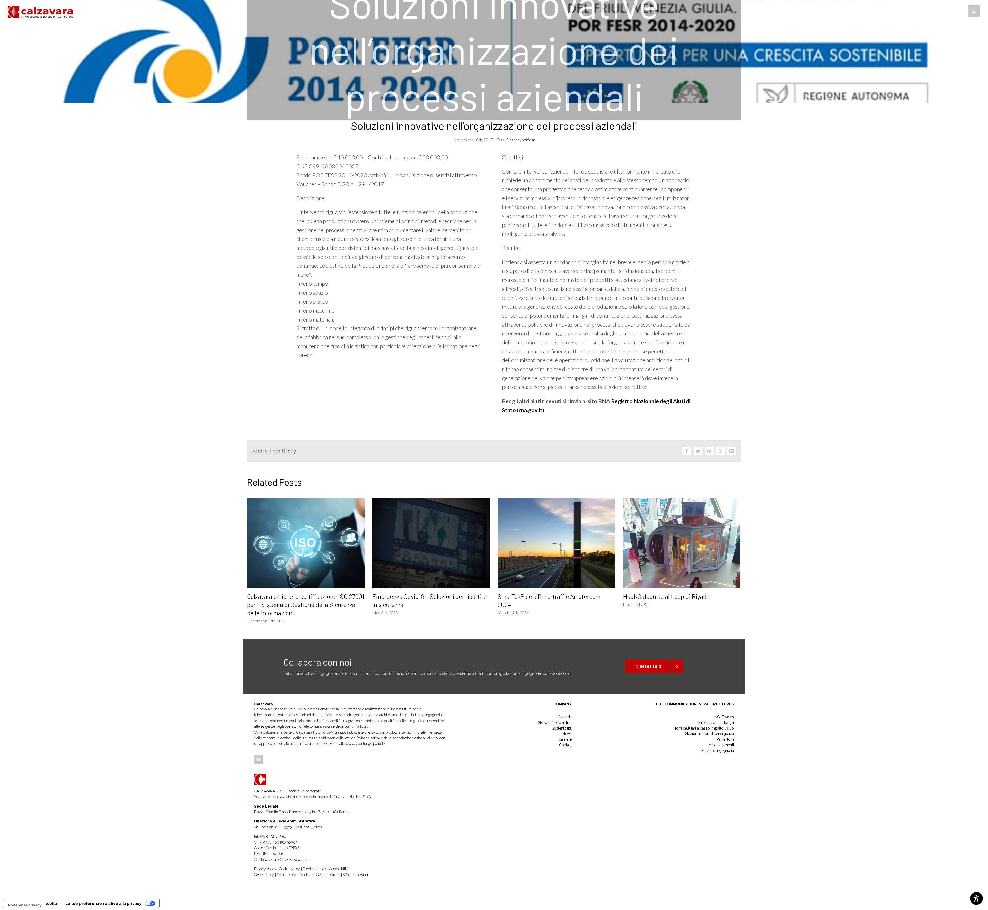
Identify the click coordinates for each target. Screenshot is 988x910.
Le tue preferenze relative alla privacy (103, 903)
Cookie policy (289, 869)
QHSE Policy (264, 875)
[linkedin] (258, 759)
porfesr (528, 139)
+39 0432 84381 (273, 836)
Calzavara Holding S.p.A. (352, 797)
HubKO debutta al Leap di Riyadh (666, 596)
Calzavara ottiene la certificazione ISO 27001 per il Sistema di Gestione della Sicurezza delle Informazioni (305, 605)
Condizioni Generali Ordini (319, 875)
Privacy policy (265, 869)
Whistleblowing (355, 875)
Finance (513, 139)
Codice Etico (286, 875)
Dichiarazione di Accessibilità (326, 869)
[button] (974, 11)
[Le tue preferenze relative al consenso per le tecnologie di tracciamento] (25, 905)
